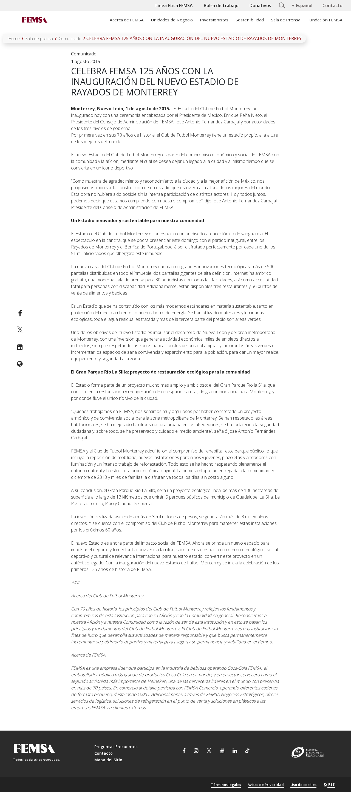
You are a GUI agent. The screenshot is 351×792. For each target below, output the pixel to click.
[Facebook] (20, 313)
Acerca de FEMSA (127, 19)
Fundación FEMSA (324, 19)
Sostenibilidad (250, 19)
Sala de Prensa (285, 19)
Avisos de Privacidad (266, 784)
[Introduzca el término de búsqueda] (281, 4)
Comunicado (70, 38)
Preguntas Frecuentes (115, 746)
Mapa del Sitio (108, 759)
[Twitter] (20, 330)
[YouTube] (222, 751)
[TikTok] (247, 751)
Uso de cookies (303, 784)
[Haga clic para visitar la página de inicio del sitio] (34, 20)
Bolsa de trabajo (221, 5)
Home (14, 38)
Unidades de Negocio (172, 19)
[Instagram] (196, 751)
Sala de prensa (39, 38)
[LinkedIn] (20, 347)
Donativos (260, 5)
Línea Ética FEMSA (174, 5)
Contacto (332, 5)
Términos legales (226, 784)
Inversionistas (214, 19)
